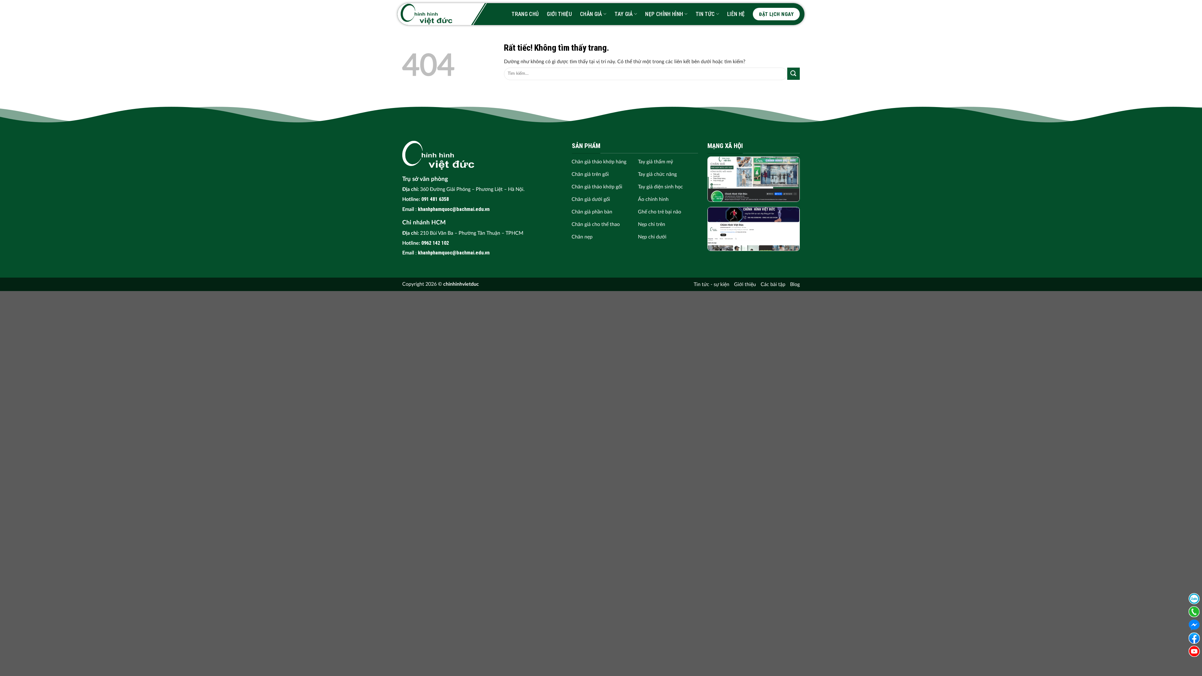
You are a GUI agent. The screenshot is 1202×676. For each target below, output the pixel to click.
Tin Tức (705, 14)
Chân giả (591, 14)
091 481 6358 (435, 199)
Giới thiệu (559, 14)
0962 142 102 (435, 243)
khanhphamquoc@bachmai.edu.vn (454, 209)
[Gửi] (793, 74)
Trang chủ (525, 14)
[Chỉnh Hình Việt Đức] (426, 14)
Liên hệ (736, 14)
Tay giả (623, 14)
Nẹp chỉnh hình (664, 14)
